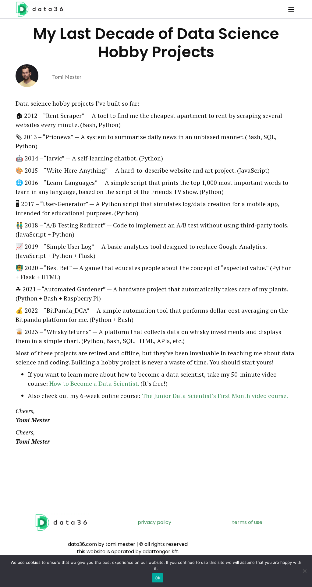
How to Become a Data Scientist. (94, 383)
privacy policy (154, 522)
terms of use (247, 522)
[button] (291, 9)
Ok (157, 577)
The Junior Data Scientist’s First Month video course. (215, 396)
